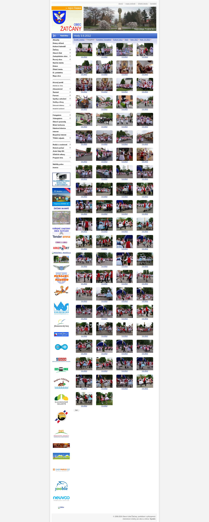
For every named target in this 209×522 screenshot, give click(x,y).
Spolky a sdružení (59, 99)
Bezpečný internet (59, 135)
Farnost (55, 95)
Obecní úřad (57, 53)
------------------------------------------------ (61, 79)
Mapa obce (57, 76)
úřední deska (143, 4)
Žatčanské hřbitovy (58, 105)
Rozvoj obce (57, 59)
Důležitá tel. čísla (58, 85)
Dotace (55, 66)
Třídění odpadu (58, 138)
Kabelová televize (59, 128)
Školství (56, 92)
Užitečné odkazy (59, 154)
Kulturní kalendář (59, 46)
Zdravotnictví (58, 89)
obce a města (144, 519)
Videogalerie (57, 118)
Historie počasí (58, 148)
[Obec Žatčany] (67, 20)
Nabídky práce (58, 164)
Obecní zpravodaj (59, 122)
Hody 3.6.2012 (145, 40)
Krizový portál (58, 82)
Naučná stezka (58, 63)
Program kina (58, 158)
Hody (126, 40)
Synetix (152, 519)
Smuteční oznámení (58, 108)
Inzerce (55, 167)
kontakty (153, 4)
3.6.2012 (84, 57)
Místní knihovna (59, 125)
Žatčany (56, 50)
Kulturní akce (118, 40)
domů (121, 4)
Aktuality (56, 40)
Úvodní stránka (79, 40)
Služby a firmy (58, 102)
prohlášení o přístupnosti (146, 516)
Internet (55, 131)
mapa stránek (130, 4)
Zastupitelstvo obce (60, 56)
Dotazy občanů (58, 43)
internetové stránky (129, 519)
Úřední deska (58, 69)
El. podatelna (58, 73)
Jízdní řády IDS (58, 151)
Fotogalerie (57, 115)
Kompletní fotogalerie (103, 40)
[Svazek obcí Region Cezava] (67, 8)
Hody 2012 (134, 40)
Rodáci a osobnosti (60, 145)
